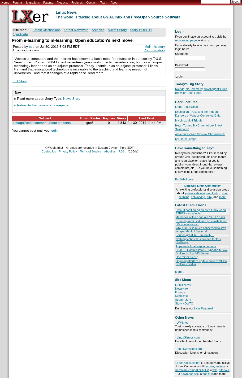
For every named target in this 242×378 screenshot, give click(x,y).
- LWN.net (181, 322)
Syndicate (181, 296)
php (216, 193)
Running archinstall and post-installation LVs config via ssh (201, 223)
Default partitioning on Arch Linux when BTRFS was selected (201, 212)
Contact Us (49, 151)
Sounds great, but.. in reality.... (195, 235)
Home (5, 2)
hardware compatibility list (192, 370)
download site (190, 374)
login (54, 130)
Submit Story (117, 30)
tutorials (224, 370)
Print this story (154, 50)
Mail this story (154, 46)
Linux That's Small (187, 107)
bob (32, 46)
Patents (48, 2)
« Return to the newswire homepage (41, 105)
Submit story (183, 299)
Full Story (20, 81)
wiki (214, 370)
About (114, 2)
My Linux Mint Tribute (189, 120)
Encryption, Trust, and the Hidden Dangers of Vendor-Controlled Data (197, 113)
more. (222, 197)
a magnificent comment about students (42, 123)
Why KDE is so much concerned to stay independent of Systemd (201, 229)
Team (103, 2)
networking (198, 197)
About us (110, 151)
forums (209, 366)
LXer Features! (203, 308)
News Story (71, 98)
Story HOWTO (184, 303)
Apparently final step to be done (196, 246)
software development (199, 193)
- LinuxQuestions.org (188, 349)
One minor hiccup (187, 257)
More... (179, 272)
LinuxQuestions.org (187, 363)
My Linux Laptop (185, 139)
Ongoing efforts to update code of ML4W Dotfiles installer (201, 263)
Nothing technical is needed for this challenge (198, 241)
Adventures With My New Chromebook (200, 134)
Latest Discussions (46, 30)
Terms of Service (90, 151)
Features (77, 2)
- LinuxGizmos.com (187, 337)
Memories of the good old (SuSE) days (200, 217)
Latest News (183, 285)
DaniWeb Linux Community (202, 185)
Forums (17, 2)
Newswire (181, 288)
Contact (91, 2)
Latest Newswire (76, 30)
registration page (186, 40)
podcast (208, 374)
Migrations (33, 2)
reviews (220, 366)
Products (62, 2)
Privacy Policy (68, 151)
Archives (98, 30)
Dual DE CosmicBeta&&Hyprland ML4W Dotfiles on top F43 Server (201, 251)
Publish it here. (184, 179)
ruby (209, 197)
